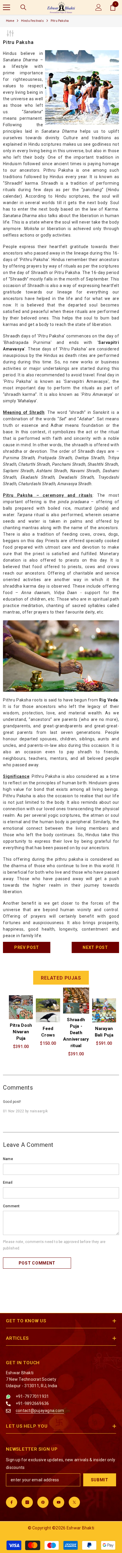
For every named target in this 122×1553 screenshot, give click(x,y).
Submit (99, 1479)
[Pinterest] (43, 1502)
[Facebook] (11, 1502)
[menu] (6, 7)
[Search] (23, 7)
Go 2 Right (107, 1025)
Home (10, 20)
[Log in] (98, 7)
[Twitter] (74, 1502)
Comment (11, 1206)
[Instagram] (27, 1502)
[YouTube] (58, 1502)
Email (7, 1182)
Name (8, 1159)
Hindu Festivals (32, 20)
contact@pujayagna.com (40, 1410)
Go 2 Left (13, 1137)
